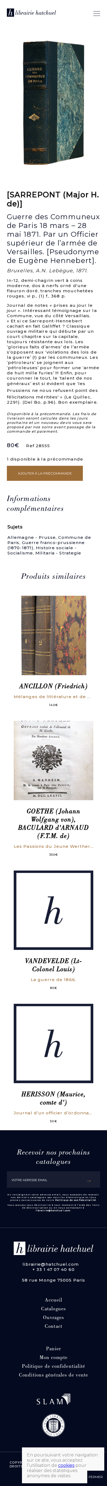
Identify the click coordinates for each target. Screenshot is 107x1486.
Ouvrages (53, 1318)
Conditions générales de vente (53, 1375)
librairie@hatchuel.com (53, 1210)
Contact (53, 1326)
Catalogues (53, 1309)
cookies (66, 1465)
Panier (53, 1349)
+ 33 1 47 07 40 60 (53, 1269)
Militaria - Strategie (58, 553)
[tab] (50, 504)
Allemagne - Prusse (31, 537)
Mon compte (53, 1358)
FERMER (96, 1477)
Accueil (54, 1300)
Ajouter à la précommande (45, 473)
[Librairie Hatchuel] (31, 13)
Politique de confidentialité (75, 1200)
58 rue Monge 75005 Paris (53, 1280)
